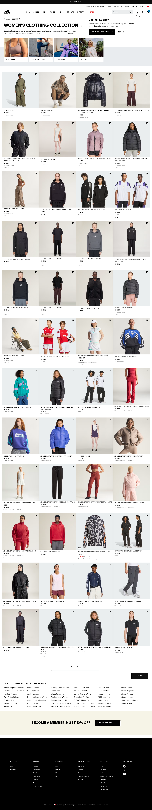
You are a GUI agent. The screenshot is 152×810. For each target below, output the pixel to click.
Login (141, 6)
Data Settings (48, 805)
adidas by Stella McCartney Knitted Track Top (19, 551)
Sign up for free (105, 723)
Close (121, 32)
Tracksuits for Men (81, 688)
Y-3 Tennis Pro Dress (48, 159)
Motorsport (36, 769)
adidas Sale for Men (81, 691)
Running (35, 773)
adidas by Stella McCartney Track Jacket (129, 503)
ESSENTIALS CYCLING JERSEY (124, 648)
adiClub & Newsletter (107, 776)
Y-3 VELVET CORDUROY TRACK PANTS (52, 259)
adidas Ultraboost (34, 694)
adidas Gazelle (126, 703)
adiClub (80, 779)
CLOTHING (16, 19)
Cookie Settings (70, 805)
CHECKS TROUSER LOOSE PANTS (13, 209)
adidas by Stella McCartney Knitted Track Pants (132, 406)
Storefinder (104, 789)
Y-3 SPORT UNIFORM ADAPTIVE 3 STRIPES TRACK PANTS (132, 110)
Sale (56, 776)
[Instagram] (124, 770)
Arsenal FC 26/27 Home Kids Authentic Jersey (56, 357)
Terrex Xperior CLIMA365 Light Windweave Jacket (94, 158)
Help (101, 766)
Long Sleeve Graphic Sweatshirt (126, 357)
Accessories (14, 773)
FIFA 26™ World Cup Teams (85, 706)
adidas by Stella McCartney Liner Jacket (129, 456)
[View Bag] (148, 12)
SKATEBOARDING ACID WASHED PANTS (89, 407)
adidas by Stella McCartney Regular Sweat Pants (58, 502)
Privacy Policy (81, 805)
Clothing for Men (104, 703)
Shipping (103, 769)
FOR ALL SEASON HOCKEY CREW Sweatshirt (17, 407)
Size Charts (104, 783)
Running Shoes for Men (60, 688)
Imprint (106, 805)
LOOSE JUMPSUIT (8, 110)
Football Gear (9, 700)
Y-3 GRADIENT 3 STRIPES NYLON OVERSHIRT (17, 259)
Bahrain (59, 805)
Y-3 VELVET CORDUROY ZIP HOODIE (88, 308)
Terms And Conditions (94, 805)
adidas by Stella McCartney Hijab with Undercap (20, 601)
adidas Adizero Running (36, 700)
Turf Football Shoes (11, 697)
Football (35, 766)
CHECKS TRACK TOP (47, 110)
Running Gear (32, 703)
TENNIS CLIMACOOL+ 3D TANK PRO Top (53, 601)
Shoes (12, 766)
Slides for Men (103, 688)
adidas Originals (127, 691)
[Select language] (148, 6)
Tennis (35, 783)
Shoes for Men (103, 691)
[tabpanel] (76, 377)
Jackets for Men (104, 700)
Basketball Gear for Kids (60, 706)
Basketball (36, 776)
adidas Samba (126, 688)
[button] (28, 12)
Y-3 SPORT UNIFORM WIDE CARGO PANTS (16, 648)
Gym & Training (38, 786)
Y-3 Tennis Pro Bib (84, 456)
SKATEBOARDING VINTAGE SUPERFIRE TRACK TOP (93, 210)
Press (80, 773)
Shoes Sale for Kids (81, 697)
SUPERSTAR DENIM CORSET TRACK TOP (90, 601)
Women (7, 19)
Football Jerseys (10, 694)
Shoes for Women (104, 706)
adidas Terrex (56, 691)
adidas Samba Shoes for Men (132, 700)
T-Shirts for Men (104, 697)
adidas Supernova (34, 706)
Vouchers (103, 779)
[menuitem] (28, 12)
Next (140, 676)
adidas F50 (8, 706)
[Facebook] (124, 766)
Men (56, 766)
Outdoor (35, 779)
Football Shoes (33, 688)
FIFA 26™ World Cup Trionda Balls (85, 703)
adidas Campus (127, 694)
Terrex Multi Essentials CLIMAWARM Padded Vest (94, 647)
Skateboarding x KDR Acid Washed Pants (128, 551)
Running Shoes (33, 691)
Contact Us (103, 786)
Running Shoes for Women (37, 697)
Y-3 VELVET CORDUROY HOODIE (50, 552)
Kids (56, 773)
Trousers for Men (104, 694)
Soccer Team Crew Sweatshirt (13, 456)
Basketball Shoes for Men (61, 703)
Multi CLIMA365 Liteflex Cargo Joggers (128, 601)
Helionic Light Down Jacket (124, 307)
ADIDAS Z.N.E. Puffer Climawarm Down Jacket (56, 456)
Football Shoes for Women (14, 691)
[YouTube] (124, 773)
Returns (102, 773)
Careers (80, 769)
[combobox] (122, 12)
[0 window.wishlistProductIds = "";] (142, 12)
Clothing (13, 769)
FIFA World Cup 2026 (82, 700)
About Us (81, 766)
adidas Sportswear (58, 694)
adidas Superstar (127, 697)
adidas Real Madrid (11, 703)
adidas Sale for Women (83, 694)
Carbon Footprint (83, 776)
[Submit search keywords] (130, 12)
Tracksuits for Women (59, 697)
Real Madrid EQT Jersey (123, 210)
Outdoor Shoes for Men (60, 700)
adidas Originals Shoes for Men (14, 688)
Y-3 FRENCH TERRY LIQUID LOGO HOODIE (90, 259)
